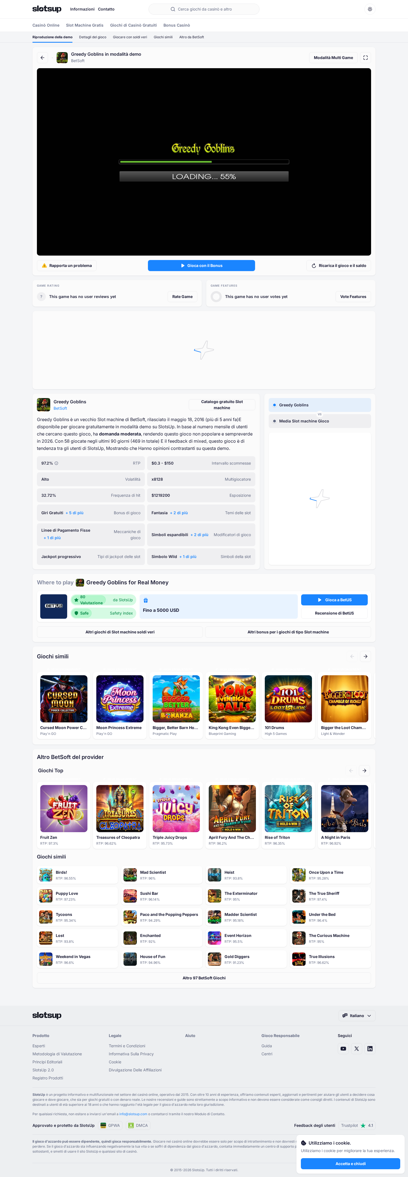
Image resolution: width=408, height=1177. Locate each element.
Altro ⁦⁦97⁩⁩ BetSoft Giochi (204, 977)
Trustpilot (357, 1125)
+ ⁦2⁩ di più (179, 512)
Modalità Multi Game (333, 57)
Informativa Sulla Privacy (131, 1053)
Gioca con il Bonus (205, 265)
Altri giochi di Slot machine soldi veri (120, 632)
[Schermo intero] (365, 57)
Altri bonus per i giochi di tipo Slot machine (288, 632)
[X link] (356, 1048)
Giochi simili (163, 37)
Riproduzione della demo (52, 37)
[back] (42, 57)
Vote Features (353, 296)
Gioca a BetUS (338, 599)
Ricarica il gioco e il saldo (342, 265)
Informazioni (82, 9)
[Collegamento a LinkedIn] (370, 1048)
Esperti (38, 1045)
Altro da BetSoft (191, 37)
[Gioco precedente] (352, 656)
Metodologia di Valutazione (57, 1053)
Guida (266, 1045)
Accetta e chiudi (351, 1163)
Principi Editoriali (47, 1061)
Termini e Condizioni (127, 1045)
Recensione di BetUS (334, 613)
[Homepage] (46, 9)
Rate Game (182, 296)
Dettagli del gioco (92, 37)
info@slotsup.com (133, 1114)
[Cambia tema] (370, 9)
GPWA (114, 1125)
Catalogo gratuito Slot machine (222, 404)
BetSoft (60, 408)
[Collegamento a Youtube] (343, 1048)
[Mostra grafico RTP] (56, 463)
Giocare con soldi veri (130, 37)
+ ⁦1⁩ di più (52, 537)
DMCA (142, 1125)
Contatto (106, 9)
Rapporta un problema (70, 265)
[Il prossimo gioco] (365, 656)
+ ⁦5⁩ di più (75, 512)
